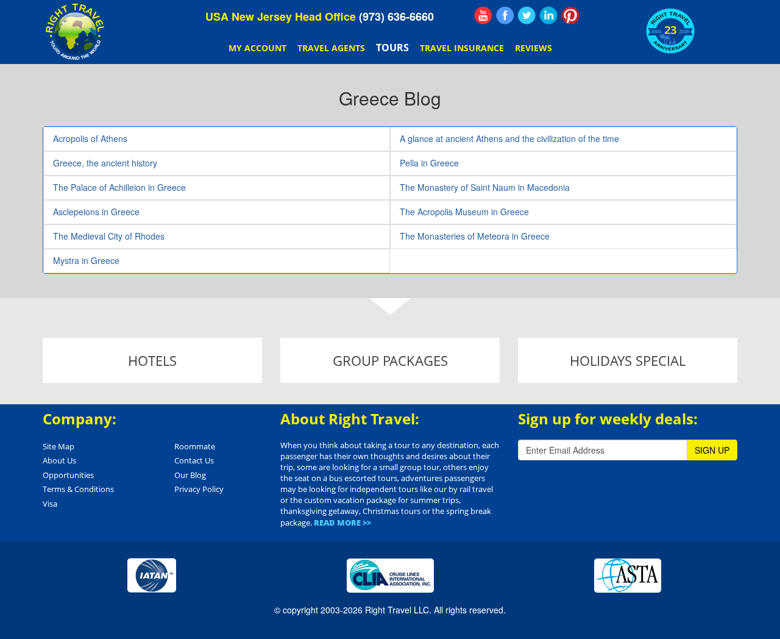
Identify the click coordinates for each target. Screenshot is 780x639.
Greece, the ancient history (105, 163)
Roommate (194, 446)
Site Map (58, 446)
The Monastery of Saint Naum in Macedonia (485, 187)
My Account (257, 48)
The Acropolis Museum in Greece (464, 211)
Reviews (533, 48)
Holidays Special (628, 360)
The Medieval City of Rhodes (109, 236)
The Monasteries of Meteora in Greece (475, 236)
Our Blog (190, 474)
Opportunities (68, 474)
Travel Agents (331, 48)
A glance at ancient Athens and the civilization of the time (509, 138)
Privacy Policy (199, 489)
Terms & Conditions (78, 489)
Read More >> (342, 522)
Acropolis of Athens (90, 138)
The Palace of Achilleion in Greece (119, 187)
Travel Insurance (462, 48)
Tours (392, 47)
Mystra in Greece (86, 260)
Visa (50, 503)
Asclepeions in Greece (96, 211)
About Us (59, 460)
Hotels (152, 360)
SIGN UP (712, 450)
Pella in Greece (429, 163)
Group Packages (390, 360)
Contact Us (194, 460)
